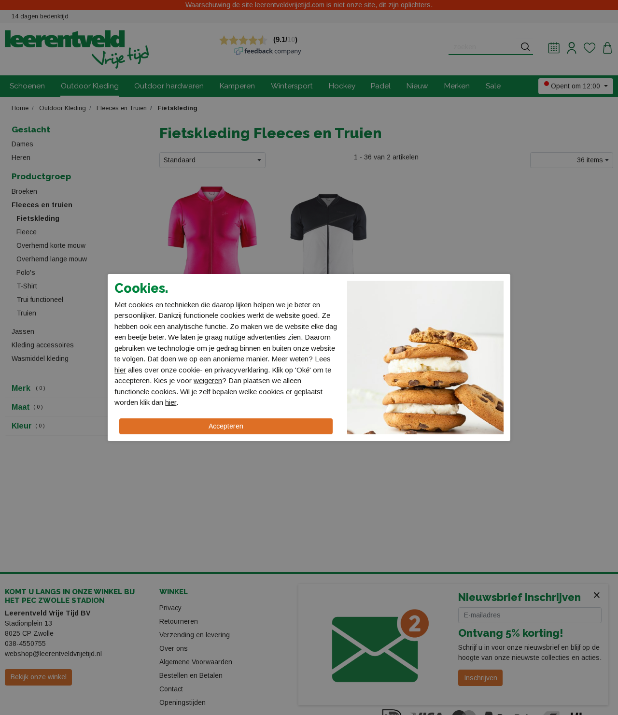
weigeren (208, 380)
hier (120, 370)
